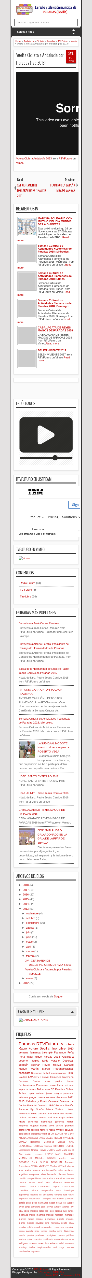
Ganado (69, 1064)
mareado (69, 1215)
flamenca (35, 1052)
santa (42, 1097)
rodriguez (23, 1243)
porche (60, 1125)
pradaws (40, 1235)
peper (44, 1231)
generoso (33, 1121)
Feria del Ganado (37, 1105)
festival (57, 1064)
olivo (51, 1125)
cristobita (23, 1190)
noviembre (32, 913)
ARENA (22, 1138)
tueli (55, 1247)
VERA (34, 1166)
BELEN (49, 1138)
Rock (34, 1162)
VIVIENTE (44, 1166)
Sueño (40, 1109)
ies (64, 1203)
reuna (57, 1239)
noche (43, 1125)
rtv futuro (31, 1089)
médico (30, 1223)
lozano (58, 1211)
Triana (49, 1109)
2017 (26, 889)
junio (29, 937)
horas (59, 1203)
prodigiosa (51, 1235)
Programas (42, 1085)
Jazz (58, 1150)
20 (52, 1134)
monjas (70, 1219)
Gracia (34, 1150)
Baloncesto (43, 1089)
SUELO (44, 1162)
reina (29, 1239)
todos (32, 1247)
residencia (48, 1239)
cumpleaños (47, 1190)
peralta (52, 1231)
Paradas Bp (26, 1109)
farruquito (46, 1198)
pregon (33, 1097)
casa (47, 1182)
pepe (37, 1231)
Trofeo (22, 1093)
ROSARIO (24, 1162)
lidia (21, 1211)
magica (35, 1060)
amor (53, 1085)
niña (47, 1223)
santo (27, 1133)
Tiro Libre (25, 596)
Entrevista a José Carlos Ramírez (39, 623)
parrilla (29, 1231)
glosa (34, 1203)
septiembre (33, 922)
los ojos (49, 1211)
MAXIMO (69, 1154)
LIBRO (51, 1105)
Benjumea (49, 1142)
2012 (26, 982)
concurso (33, 1117)
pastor (58, 1081)
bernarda (51, 1174)
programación (58, 1073)
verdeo (70, 1247)
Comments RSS (70, 1275)
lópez (60, 1085)
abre (21, 1170)
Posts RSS (51, 1275)
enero (30, 978)
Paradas (27, 1043)
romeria (33, 1243)
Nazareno (36, 1073)
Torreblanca (24, 1166)
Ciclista (70, 1089)
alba (60, 1170)
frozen (60, 1198)
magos (58, 1093)
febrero (30, 955)
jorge (27, 1207)
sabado (53, 1243)
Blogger (58, 996)
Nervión (69, 1105)
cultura (34, 1190)
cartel (39, 1182)
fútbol (46, 1073)
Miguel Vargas (43, 1056)
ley (72, 1207)
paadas (22, 1227)
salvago (69, 1129)
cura (58, 1190)
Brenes (61, 1142)
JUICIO (51, 1150)
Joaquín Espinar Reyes (35, 1064)
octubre (31, 918)
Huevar (42, 1150)
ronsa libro (43, 1243)
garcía (22, 1203)
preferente (24, 1129)
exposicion (34, 1198)
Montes (62, 1158)
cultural (43, 1117)
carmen (70, 1178)
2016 (26, 894)
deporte (23, 1060)
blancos (62, 1174)
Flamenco (60, 1052)
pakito (30, 1227)
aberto (70, 1166)
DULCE (70, 1146)
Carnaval (53, 1101)
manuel (49, 1215)
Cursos (48, 1146)
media (31, 1219)
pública (70, 1235)
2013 (26, 908)
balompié (47, 1052)
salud (61, 1243)
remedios (37, 1239)
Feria (22, 1056)
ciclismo (23, 1117)
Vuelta (53, 1166)
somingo (23, 1247)
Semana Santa (29, 1081)
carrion (31, 1182)
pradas (30, 1235)
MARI (58, 1154)
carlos (50, 1178)
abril (29, 946)
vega (61, 1247)
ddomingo (69, 1190)
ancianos (69, 1170)
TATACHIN (56, 1162)
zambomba (24, 1251)
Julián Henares (33, 1154)
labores (65, 1207)
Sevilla (44, 1048)
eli (40, 1194)
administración (49, 1170)
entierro (40, 1093)
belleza (70, 1113)
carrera (22, 1182)
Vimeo (20, 162)
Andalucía (68, 1056)
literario (34, 1211)
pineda (22, 1235)
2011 (71, 1097)
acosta (36, 1170)
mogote (60, 1219)
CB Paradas (58, 1089)
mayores (23, 1125)
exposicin (23, 1198)
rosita (52, 1129)
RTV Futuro (41, 1269)
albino (33, 1113)
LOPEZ (49, 1154)
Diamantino (24, 1150)
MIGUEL (39, 1158)
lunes (71, 1211)
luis (65, 1211)
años (43, 1174)
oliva (71, 1223)
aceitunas (24, 1113)
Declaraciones (27, 1085)
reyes (22, 1089)
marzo (30, 951)
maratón (59, 1215)
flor (54, 1198)
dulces (51, 1117)
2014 (26, 903)
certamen (69, 1182)
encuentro (48, 1194)
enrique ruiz (60, 1194)
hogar (52, 1203)
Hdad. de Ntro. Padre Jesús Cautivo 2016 (43, 793)
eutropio (61, 1117)
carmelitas (59, 1178)
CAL (71, 1142)
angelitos (23, 1174)
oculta (64, 1223)
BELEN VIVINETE (64, 1138)
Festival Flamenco (50, 1077)
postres (69, 1125)
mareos (22, 1219)
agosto (30, 927)
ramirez (22, 1239)
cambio (22, 1178)
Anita (42, 1138)
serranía (69, 1243)
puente (61, 1235)
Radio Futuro (27, 583)
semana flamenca (56, 1097)
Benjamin (35, 1142)
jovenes (59, 1121)
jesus (49, 1093)
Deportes (68, 1060)
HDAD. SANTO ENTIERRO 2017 (38, 776)
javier (21, 1207)
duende (34, 1194)
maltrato (41, 1215)
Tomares (69, 1162)
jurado (57, 1207)
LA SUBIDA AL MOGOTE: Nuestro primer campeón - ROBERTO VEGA (53, 747)
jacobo (70, 1203)
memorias (50, 1219)
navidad (39, 1223)
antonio (42, 1113)
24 (61, 1134)
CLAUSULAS (25, 1146)
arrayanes (34, 1174)
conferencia (44, 1186)
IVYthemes (44, 1272)
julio (28, 932)
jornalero (35, 1207)
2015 (26, 899)
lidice (26, 1211)
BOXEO (22, 1142)
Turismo (59, 1109)
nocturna (55, 1223)
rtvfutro (60, 1129)
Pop (72, 1158)
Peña (70, 1052)
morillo (22, 1223)
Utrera (70, 1109)
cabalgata (24, 1072)
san (21, 1133)
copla (31, 1093)
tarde (45, 1060)
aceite (28, 1170)
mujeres (34, 1125)
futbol (29, 1056)
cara (44, 1178)
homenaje (47, 1121)
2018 (26, 884)
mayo (29, 941)
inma (47, 1081)
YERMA (62, 1166)
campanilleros (34, 1178)
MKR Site (58, 1272)
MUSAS (51, 1158)
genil (28, 1203)
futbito (70, 1117)
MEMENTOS (25, 1158)
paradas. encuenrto (54, 1227)
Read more (52, 343)
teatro (70, 1081)
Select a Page (25, 31)
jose (43, 1207)
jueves (50, 1207)
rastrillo (35, 1129)
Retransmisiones (63, 1068)
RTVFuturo (65, 158)
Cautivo (23, 1077)
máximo (69, 1085)
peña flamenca (65, 1231)
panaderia (38, 1227)
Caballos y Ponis (36, 1101)
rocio (71, 1239)
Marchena (68, 1077)
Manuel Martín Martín (34, 1068)
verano (55, 1060)
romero (44, 1129)
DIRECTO (58, 1146)
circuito (22, 1186)
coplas (56, 1186)
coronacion (68, 1186)
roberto (64, 1239)
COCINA (38, 1146)
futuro (22, 1121)
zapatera (35, 1251)
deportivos (24, 1194)
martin (70, 1121)
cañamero (57, 1182)
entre (71, 1194)
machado (23, 1215)
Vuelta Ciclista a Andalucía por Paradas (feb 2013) (40, 59)
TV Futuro (26, 589)
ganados (69, 1198)
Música (60, 1105)
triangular (36, 1133)
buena (70, 1174)
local (41, 1211)
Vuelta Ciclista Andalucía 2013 (34, 158)
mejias (39, 1219)
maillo (32, 1215)
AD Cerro (69, 1134)
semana (23, 1052)
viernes (46, 1133)
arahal (50, 1113)
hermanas (43, 1203)
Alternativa (32, 1138)
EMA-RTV (33, 1077)
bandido (60, 1113)
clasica (32, 1186)
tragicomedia (44, 1247)
